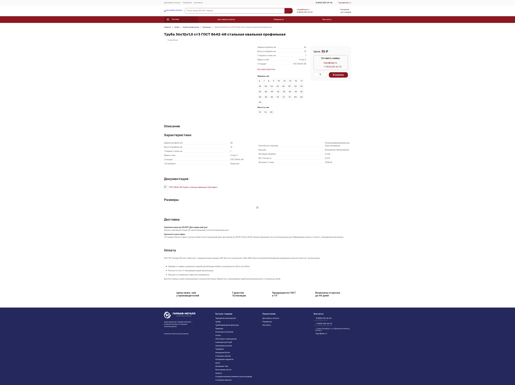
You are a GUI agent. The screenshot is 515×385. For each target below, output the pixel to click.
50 (290, 92)
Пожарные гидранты (224, 359)
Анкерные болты (222, 352)
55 (301, 92)
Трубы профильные (191, 27)
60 (260, 97)
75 (289, 97)
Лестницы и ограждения (226, 339)
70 (277, 97)
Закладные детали (223, 346)
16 (296, 81)
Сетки (218, 335)
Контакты (198, 3)
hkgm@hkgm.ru (303, 9)
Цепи (217, 363)
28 (283, 86)
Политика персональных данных (176, 334)
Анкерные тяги (221, 366)
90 (260, 102)
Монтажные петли (223, 370)
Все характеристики (266, 69)
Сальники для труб (223, 342)
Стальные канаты (223, 356)
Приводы (219, 329)
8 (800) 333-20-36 (305, 12)
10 (279, 81)
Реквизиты (187, 3)
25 (277, 86)
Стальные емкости (223, 380)
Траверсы (219, 349)
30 (289, 86)
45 (284, 92)
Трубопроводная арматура (227, 325)
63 (266, 97)
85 (301, 97)
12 (284, 81)
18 (260, 86)
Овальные (207, 27)
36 (260, 92)
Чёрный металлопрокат (225, 318)
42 (278, 92)
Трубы (176, 27)
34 (301, 86)
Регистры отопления (224, 332)
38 (266, 92)
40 (272, 92)
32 (295, 86)
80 (295, 97)
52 (296, 92)
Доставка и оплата (172, 3)
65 (272, 97)
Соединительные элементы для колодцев (233, 376)
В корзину (338, 75)
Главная (167, 27)
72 (283, 97)
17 (301, 81)
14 (290, 81)
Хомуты (218, 373)
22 (272, 86)
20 (265, 86)
